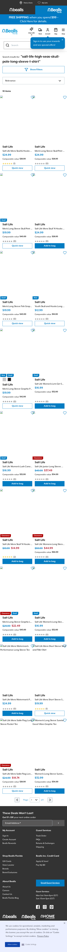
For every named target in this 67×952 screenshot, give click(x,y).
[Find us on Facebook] (38, 907)
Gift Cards (6, 861)
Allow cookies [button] (12, 944)
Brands (5, 869)
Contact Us (7, 894)
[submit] (58, 823)
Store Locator (8, 865)
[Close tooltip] (62, 39)
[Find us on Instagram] (45, 907)
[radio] (4, 379)
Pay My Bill (40, 865)
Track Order (41, 836)
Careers (5, 890)
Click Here (26, 21)
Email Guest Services (50, 883)
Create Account (9, 839)
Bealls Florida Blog (10, 898)
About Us (6, 887)
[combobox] (33, 80)
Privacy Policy (43, 936)
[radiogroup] (6, 379)
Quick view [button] (22, 169)
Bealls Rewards (9, 843)
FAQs (38, 839)
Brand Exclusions (9, 872)
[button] (29, 944)
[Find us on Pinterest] (51, 907)
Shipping (40, 847)
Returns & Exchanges (45, 843)
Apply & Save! (42, 861)
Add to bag (54, 246)
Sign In (5, 836)
